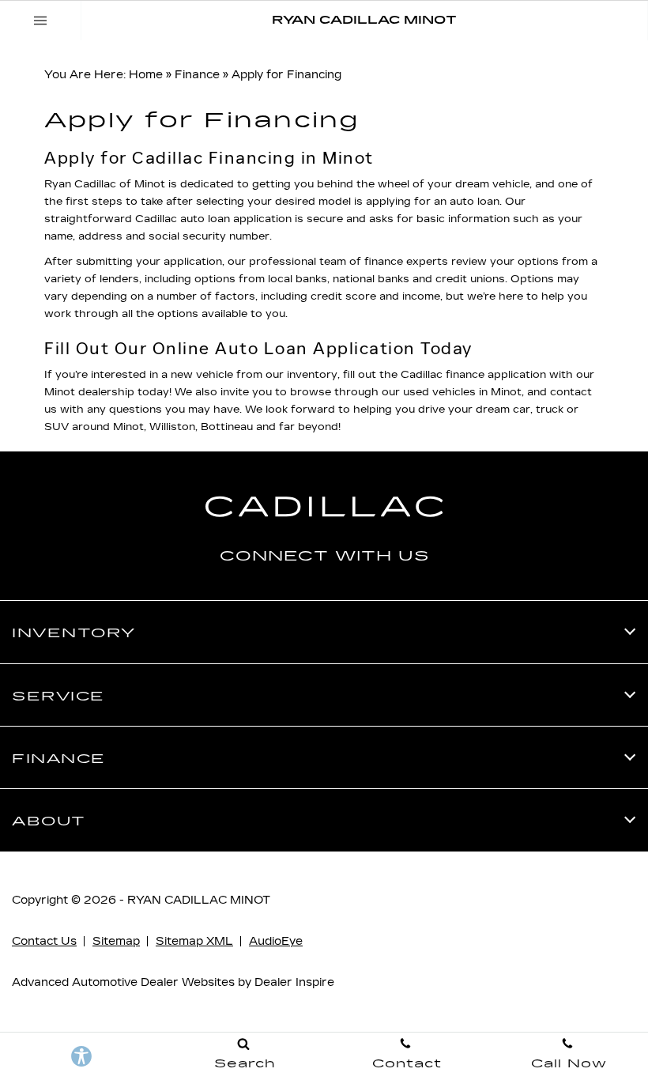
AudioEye (276, 941)
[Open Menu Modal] (40, 20)
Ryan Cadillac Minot (198, 900)
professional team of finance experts (348, 261)
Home (146, 74)
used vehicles (439, 392)
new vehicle (202, 374)
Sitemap (116, 941)
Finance (197, 74)
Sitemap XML (194, 941)
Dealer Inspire (294, 982)
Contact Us (44, 941)
